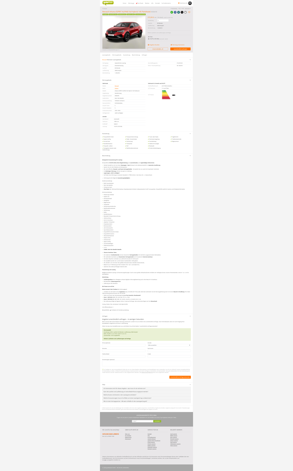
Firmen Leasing (151, 444)
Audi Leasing (173, 434)
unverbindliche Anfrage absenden (180, 377)
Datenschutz (128, 437)
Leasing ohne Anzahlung (154, 440)
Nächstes (187, 8)
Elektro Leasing (151, 445)
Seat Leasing (173, 442)
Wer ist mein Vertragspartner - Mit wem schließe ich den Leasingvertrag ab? (125, 401)
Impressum (128, 439)
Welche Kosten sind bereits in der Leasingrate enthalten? (120, 395)
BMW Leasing (173, 435)
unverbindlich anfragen (180, 49)
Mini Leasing (173, 437)
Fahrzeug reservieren (178, 45)
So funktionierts (166, 3)
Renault (117, 86)
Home (124, 3)
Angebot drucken (154, 45)
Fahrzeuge (131, 3)
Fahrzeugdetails (116, 55)
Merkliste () (183, 3)
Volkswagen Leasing (175, 444)
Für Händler (128, 435)
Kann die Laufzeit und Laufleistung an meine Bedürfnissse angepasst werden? (126, 391)
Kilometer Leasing (152, 447)
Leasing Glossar (152, 439)
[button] (171, 12)
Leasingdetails (106, 55)
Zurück (105, 8)
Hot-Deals (140, 3)
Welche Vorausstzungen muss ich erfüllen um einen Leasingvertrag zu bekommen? (127, 398)
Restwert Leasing (152, 449)
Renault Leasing (174, 439)
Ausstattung (126, 55)
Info (152, 3)
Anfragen (144, 55)
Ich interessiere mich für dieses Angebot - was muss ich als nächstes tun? (125, 388)
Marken (147, 3)
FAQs (103, 384)
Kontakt (157, 3)
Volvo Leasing (173, 445)
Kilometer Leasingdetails (111, 60)
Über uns (127, 434)
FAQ (149, 435)
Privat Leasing (151, 442)
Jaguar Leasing (174, 440)
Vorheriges (174, 8)
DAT (105, 460)
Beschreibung (136, 55)
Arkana (116, 88)
